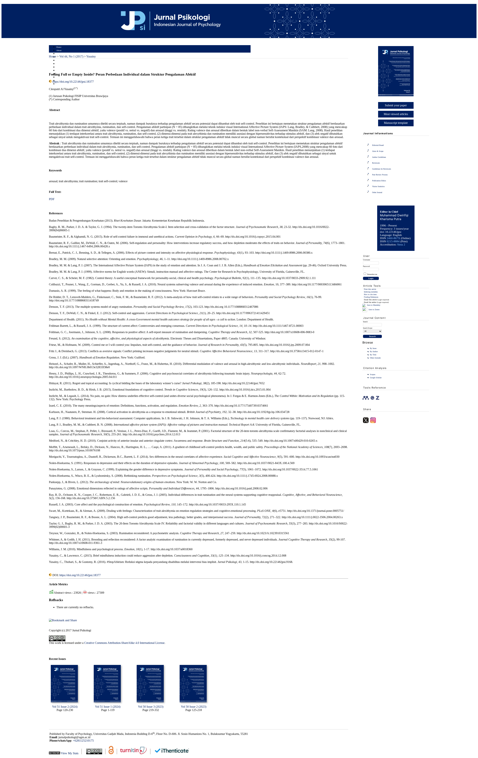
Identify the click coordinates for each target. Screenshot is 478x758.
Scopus (372, 374)
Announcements (63, 71)
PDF (52, 199)
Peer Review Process (380, 175)
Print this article (370, 289)
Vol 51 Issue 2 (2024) (64, 706)
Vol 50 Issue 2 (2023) (193, 706)
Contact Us (61, 84)
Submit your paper (396, 105)
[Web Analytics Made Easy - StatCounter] (54, 753)
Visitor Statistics (378, 186)
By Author (374, 351)
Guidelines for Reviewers (381, 169)
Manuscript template (396, 122)
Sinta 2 (401, 244)
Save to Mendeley (373, 305)
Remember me (372, 274)
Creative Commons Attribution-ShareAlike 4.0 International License (124, 642)
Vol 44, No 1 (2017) (71, 56)
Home (58, 47)
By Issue (373, 348)
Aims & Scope (377, 151)
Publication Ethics (379, 181)
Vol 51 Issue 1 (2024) (107, 706)
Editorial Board (378, 145)
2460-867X (393, 238)
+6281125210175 (83, 740)
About (59, 50)
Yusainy (91, 56)
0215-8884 (393, 241)
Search (59, 60)
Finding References (371, 297)
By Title (373, 355)
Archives (60, 67)
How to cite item (370, 294)
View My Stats (69, 753)
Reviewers (376, 163)
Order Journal (377, 192)
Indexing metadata (371, 292)
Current (59, 64)
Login (58, 54)
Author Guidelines (379, 157)
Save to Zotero (374, 309)
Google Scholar (375, 378)
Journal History (62, 77)
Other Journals (375, 358)
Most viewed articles (396, 114)
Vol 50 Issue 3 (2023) (150, 706)
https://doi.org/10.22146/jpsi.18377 (73, 81)
